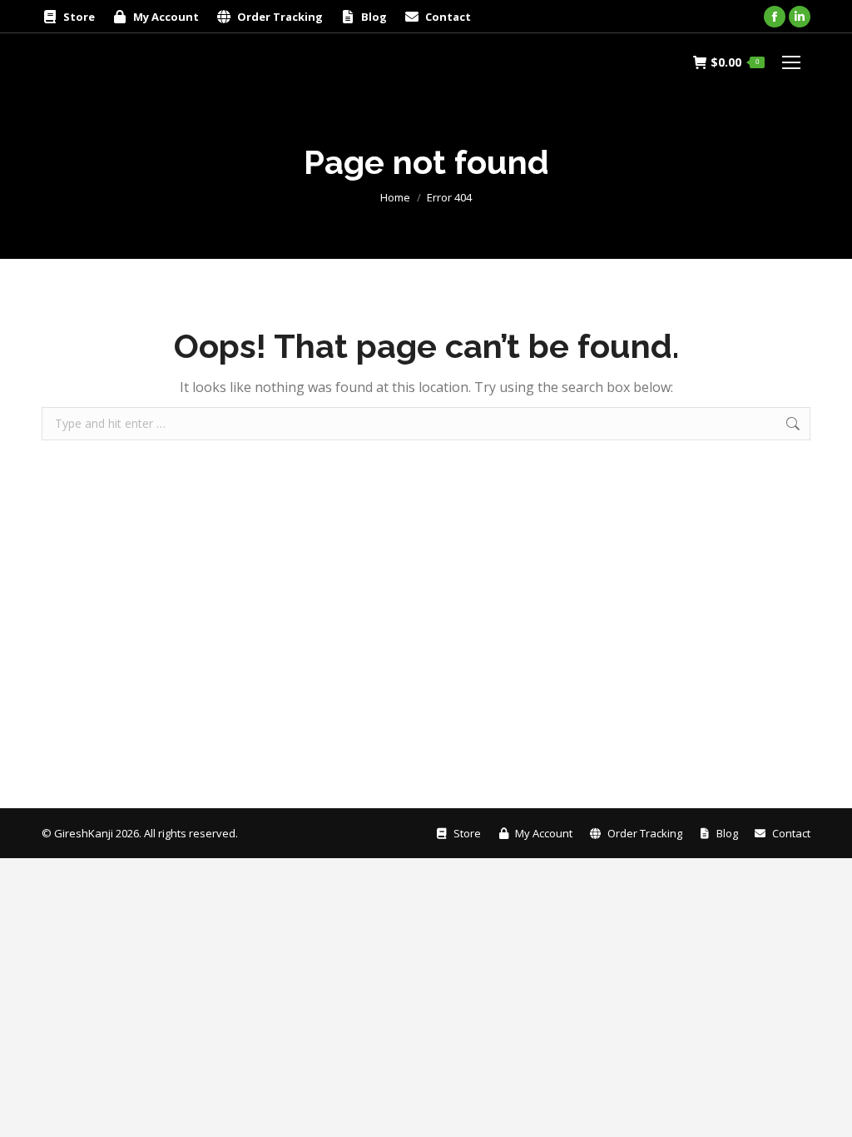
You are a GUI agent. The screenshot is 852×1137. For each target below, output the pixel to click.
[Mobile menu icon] (791, 62)
